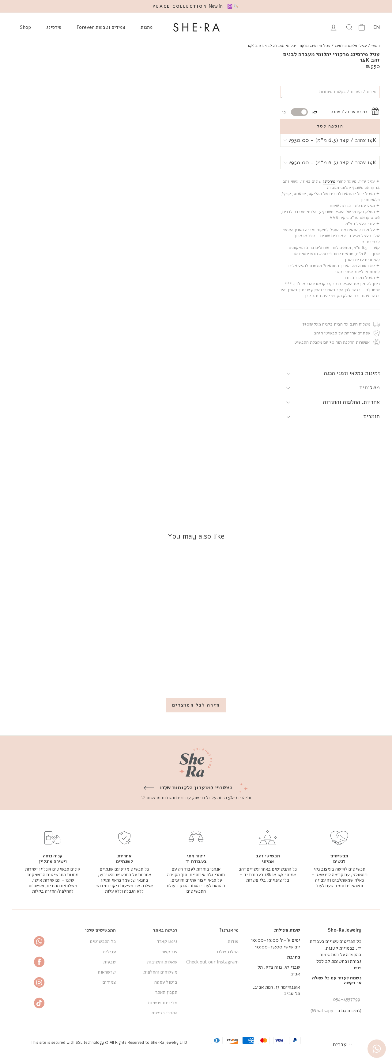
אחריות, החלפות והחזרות (351, 402)
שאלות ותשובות (162, 962)
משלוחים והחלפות (160, 972)
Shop (25, 27)
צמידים (109, 982)
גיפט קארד (167, 941)
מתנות (147, 27)
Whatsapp (322, 1011)
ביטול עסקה (165, 982)
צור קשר (169, 952)
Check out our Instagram (212, 962)
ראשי (375, 45)
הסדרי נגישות (164, 1013)
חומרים (372, 416)
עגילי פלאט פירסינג (351, 45)
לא (314, 112)
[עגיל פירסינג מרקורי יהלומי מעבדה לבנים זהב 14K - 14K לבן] (332, 671)
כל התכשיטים (103, 941)
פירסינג (53, 27)
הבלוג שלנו (228, 952)
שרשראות (107, 972)
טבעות (109, 962)
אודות (233, 941)
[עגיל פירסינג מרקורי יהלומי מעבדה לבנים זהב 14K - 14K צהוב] (340, 671)
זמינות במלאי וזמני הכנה (352, 373)
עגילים (109, 952)
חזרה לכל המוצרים (196, 705)
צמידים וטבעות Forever (101, 27)
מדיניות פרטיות (162, 1003)
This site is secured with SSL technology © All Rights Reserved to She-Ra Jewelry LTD (109, 1042)
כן (284, 112)
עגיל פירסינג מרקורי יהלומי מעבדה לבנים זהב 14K (289, 45)
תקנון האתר (166, 992)
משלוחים (370, 387)
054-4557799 (346, 999)
